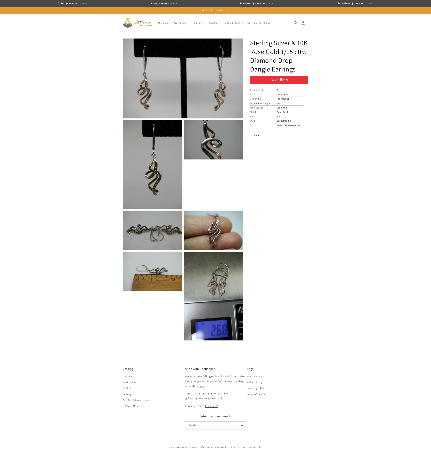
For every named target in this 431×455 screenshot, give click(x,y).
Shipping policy (255, 447)
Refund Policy (254, 382)
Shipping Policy (255, 388)
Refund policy (206, 447)
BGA (177, 447)
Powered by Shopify (188, 447)
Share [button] (256, 135)
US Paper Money (131, 406)
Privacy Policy (254, 376)
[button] (164, 22)
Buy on (274, 79)
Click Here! (211, 406)
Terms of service (238, 447)
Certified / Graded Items (136, 400)
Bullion (127, 388)
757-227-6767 (205, 393)
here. (202, 386)
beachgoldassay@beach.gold (206, 398)
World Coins (129, 382)
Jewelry (127, 394)
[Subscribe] (242, 425)
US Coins (127, 376)
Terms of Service (256, 394)
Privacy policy (221, 447)
